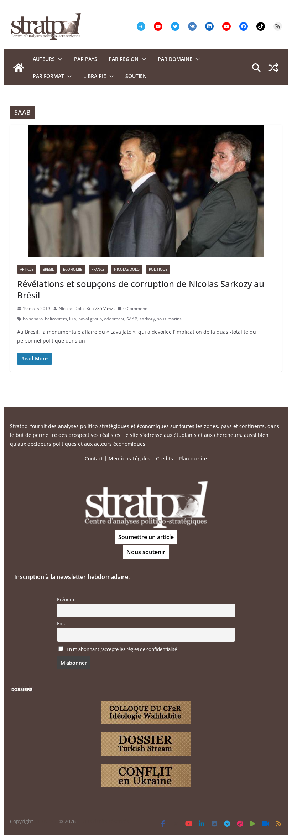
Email (62, 624)
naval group (90, 319)
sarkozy (147, 319)
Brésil (48, 269)
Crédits (164, 458)
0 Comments (135, 309)
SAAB (131, 319)
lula (72, 319)
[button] (59, 59)
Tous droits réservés (104, 821)
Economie (72, 269)
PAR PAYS (85, 59)
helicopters (56, 319)
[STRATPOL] (18, 67)
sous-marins (169, 319)
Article (26, 269)
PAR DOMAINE (175, 59)
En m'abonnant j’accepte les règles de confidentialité (122, 649)
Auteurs (44, 59)
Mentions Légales (129, 458)
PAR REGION (124, 59)
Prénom (65, 599)
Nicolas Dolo (127, 269)
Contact (94, 458)
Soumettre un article (146, 537)
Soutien (136, 76)
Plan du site (193, 458)
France (98, 269)
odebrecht (114, 319)
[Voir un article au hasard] (273, 67)
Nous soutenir (145, 552)
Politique (158, 269)
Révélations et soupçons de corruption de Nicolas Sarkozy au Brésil (140, 289)
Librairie (94, 76)
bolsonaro (33, 319)
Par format (48, 76)
